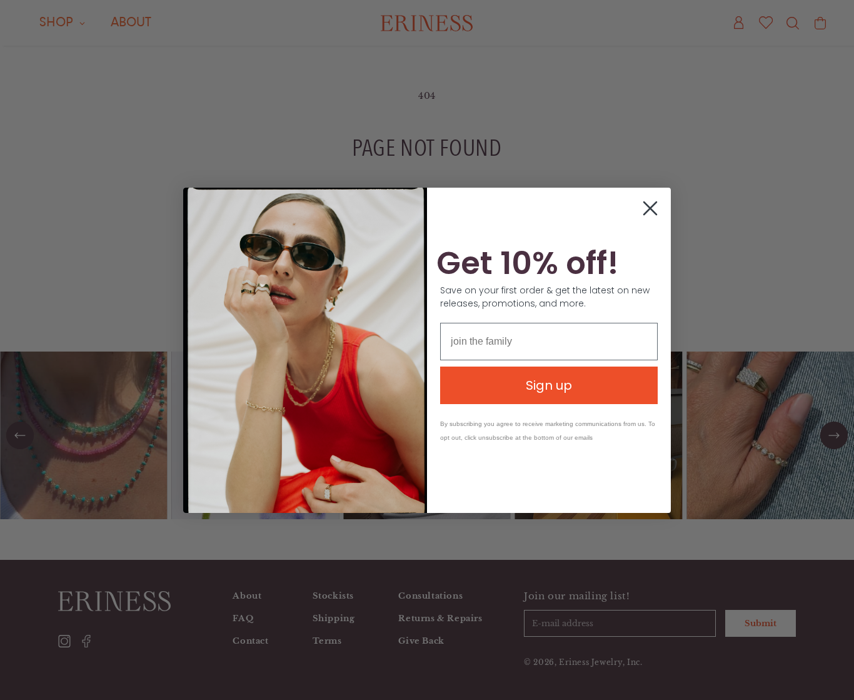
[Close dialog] (650, 208)
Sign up (549, 385)
